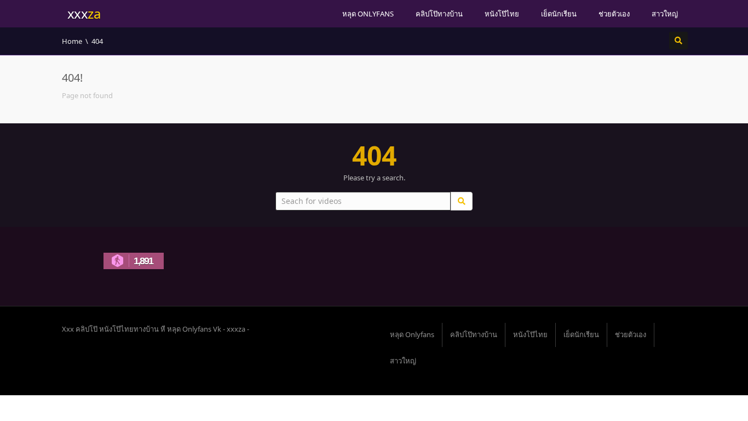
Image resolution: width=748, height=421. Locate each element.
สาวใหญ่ (665, 14)
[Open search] (678, 40)
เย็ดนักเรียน (559, 14)
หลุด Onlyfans (368, 14)
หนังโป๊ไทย (502, 14)
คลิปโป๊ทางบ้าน (439, 14)
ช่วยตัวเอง (614, 14)
